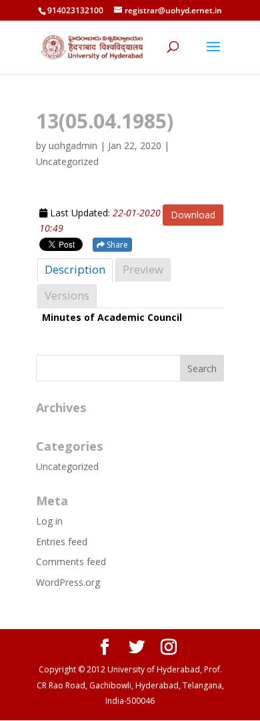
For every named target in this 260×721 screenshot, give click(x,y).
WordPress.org (68, 582)
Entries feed (61, 541)
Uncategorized (67, 466)
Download (193, 214)
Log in (49, 521)
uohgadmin (73, 145)
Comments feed (71, 561)
